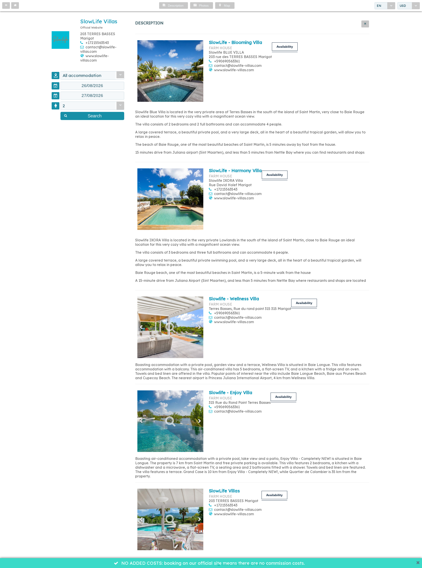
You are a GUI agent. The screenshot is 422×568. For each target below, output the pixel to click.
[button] (6, 5)
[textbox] (92, 86)
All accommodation (82, 75)
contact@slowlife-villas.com (238, 65)
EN (379, 6)
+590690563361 (227, 61)
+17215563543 (97, 42)
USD (403, 6)
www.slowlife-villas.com (94, 58)
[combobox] (385, 5)
